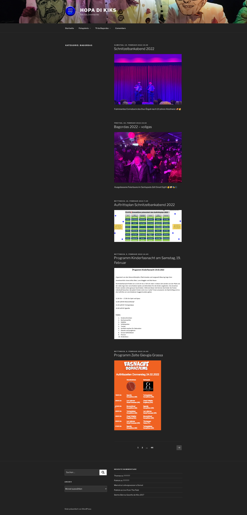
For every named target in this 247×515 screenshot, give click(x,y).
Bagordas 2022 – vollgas (133, 127)
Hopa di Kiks (98, 10)
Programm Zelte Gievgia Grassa (138, 355)
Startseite (69, 28)
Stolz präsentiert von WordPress (78, 509)
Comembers (120, 28)
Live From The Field (131, 490)
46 (153, 447)
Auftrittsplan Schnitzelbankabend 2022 (144, 205)
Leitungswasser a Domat (133, 485)
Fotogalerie (84, 28)
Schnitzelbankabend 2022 (134, 49)
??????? (127, 476)
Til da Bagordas (102, 28)
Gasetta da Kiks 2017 (135, 495)
